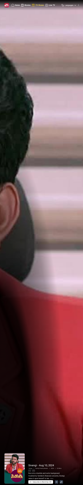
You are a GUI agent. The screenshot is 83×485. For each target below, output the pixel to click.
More (51, 478)
